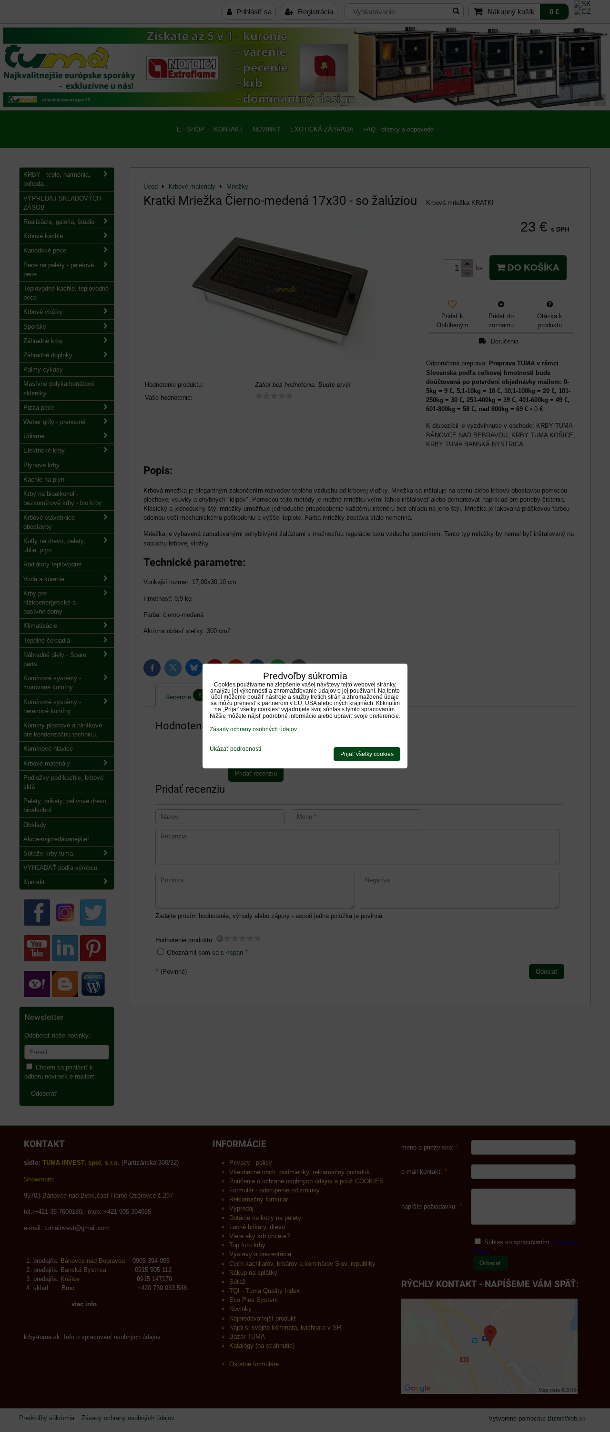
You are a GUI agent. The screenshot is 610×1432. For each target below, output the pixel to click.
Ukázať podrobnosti (235, 749)
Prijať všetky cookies (367, 754)
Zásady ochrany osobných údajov (253, 729)
